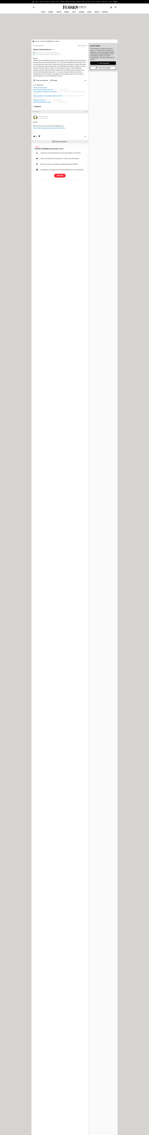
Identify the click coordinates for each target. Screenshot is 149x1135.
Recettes (52, 1)
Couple (58, 12)
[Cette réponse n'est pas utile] (39, 136)
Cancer (57, 41)
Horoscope (104, 1)
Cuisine (47, 1)
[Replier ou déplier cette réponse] (86, 111)
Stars (93, 1)
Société (88, 1)
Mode (37, 1)
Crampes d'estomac (39, 100)
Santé (83, 1)
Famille (78, 1)
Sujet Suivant (81, 45)
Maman (81, 12)
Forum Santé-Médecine (47, 41)
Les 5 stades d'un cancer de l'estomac (45, 91)
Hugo (110, 1)
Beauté (42, 1)
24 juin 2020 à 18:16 (56, 54)
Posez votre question (42, 80)
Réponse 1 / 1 (37, 111)
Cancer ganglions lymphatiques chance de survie (47, 96)
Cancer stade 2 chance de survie (43, 89)
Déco (57, 1)
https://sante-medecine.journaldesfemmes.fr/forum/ (49, 128)
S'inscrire (60, 175)
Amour (67, 1)
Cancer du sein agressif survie (42, 102)
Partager (54, 80)
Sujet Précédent (39, 45)
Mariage (72, 1)
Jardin (62, 1)
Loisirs (98, 1)
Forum (115, 1)
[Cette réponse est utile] (34, 136)
